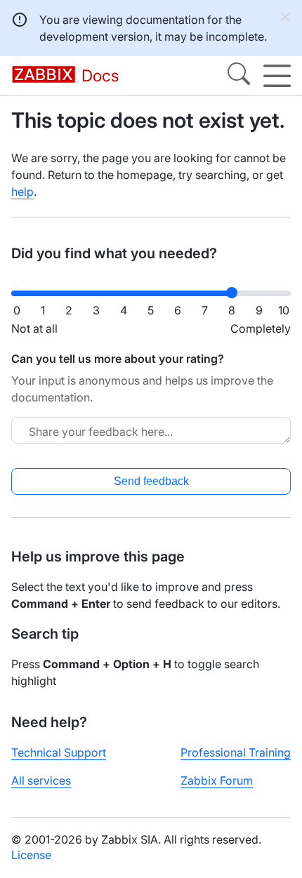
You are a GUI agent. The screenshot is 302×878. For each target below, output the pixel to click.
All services (41, 780)
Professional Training (235, 752)
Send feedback (151, 481)
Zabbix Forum (216, 780)
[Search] (239, 75)
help (22, 192)
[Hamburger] (277, 76)
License (31, 855)
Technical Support (58, 752)
